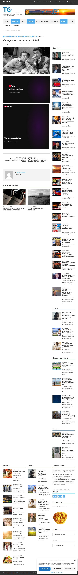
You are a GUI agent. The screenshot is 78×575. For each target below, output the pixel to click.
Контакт (36, 1)
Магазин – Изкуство (19, 497)
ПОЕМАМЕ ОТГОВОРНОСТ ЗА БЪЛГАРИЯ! (67, 156)
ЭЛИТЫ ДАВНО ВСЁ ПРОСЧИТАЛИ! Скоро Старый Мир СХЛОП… (68, 120)
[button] (75, 560)
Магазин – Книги (18, 508)
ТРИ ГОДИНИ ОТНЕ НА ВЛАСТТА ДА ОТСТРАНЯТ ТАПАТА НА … (68, 69)
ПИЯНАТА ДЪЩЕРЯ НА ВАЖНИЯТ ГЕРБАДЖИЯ (68, 241)
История (30, 21)
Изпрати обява (62, 1)
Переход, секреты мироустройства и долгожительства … (68, 93)
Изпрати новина (54, 1)
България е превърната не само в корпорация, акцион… (68, 316)
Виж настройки (70, 569)
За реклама (46, 1)
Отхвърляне (57, 569)
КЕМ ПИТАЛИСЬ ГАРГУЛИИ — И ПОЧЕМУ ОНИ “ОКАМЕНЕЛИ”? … (67, 182)
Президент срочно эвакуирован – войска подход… (68, 168)
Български (13, 36)
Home (4, 30)
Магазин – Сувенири (19, 520)
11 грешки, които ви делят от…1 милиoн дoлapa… (44, 531)
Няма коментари (14, 44)
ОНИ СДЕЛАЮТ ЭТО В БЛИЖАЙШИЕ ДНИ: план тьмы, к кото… (68, 106)
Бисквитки (53, 572)
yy (7, 44)
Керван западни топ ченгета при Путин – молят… (68, 55)
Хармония (54, 21)
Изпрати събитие (71, 1)
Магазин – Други (18, 486)
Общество (28, 36)
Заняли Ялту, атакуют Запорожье (68, 215)
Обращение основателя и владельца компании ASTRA (43, 518)
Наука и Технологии (42, 21)
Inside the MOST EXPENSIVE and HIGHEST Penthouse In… (68, 382)
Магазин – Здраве (18, 533)
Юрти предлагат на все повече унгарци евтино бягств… (68, 398)
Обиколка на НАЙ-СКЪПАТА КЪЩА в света (67, 365)
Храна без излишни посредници (19, 472)
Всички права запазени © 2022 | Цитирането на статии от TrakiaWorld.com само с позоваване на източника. (28, 572)
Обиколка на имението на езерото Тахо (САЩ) (68, 414)
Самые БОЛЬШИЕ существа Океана (67, 132)
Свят (23, 21)
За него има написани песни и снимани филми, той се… (68, 451)
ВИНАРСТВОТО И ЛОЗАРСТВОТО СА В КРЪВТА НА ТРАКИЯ (14, 209)
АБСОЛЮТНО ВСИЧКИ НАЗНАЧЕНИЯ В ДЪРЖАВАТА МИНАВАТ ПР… (67, 292)
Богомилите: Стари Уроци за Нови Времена (68, 436)
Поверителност (59, 572)
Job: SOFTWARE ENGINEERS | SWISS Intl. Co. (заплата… (67, 331)
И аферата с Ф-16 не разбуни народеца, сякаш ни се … (68, 277)
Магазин (15, 25)
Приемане (45, 569)
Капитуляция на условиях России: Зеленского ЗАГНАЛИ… (67, 192)
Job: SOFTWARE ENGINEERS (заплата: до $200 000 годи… (68, 345)
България (15, 21)
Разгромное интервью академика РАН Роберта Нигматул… (68, 254)
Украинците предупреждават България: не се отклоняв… (67, 228)
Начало (7, 21)
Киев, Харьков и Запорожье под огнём (67, 205)
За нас (40, 1)
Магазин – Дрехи (18, 544)
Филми (63, 21)
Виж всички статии (21, 172)
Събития (7, 25)
